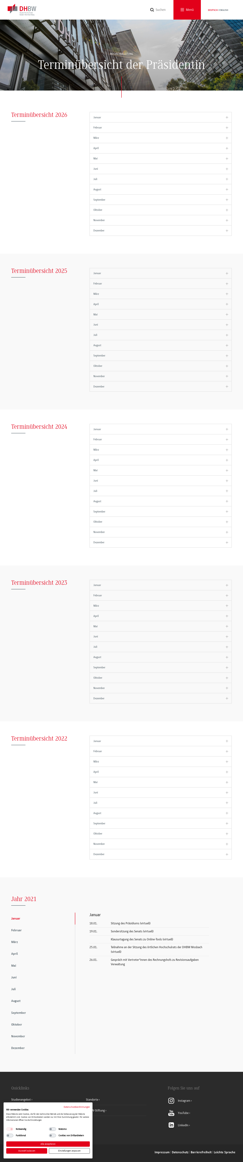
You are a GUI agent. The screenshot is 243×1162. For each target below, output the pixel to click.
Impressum (162, 1152)
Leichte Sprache (224, 1152)
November (99, 220)
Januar (97, 117)
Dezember (98, 230)
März (96, 137)
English (223, 10)
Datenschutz (180, 1152)
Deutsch (213, 10)
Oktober (97, 210)
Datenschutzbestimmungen (77, 1107)
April (96, 148)
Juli (95, 179)
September (99, 199)
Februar (97, 127)
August (97, 189)
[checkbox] (9, 1129)
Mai (95, 158)
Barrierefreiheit (201, 1152)
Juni (95, 168)
